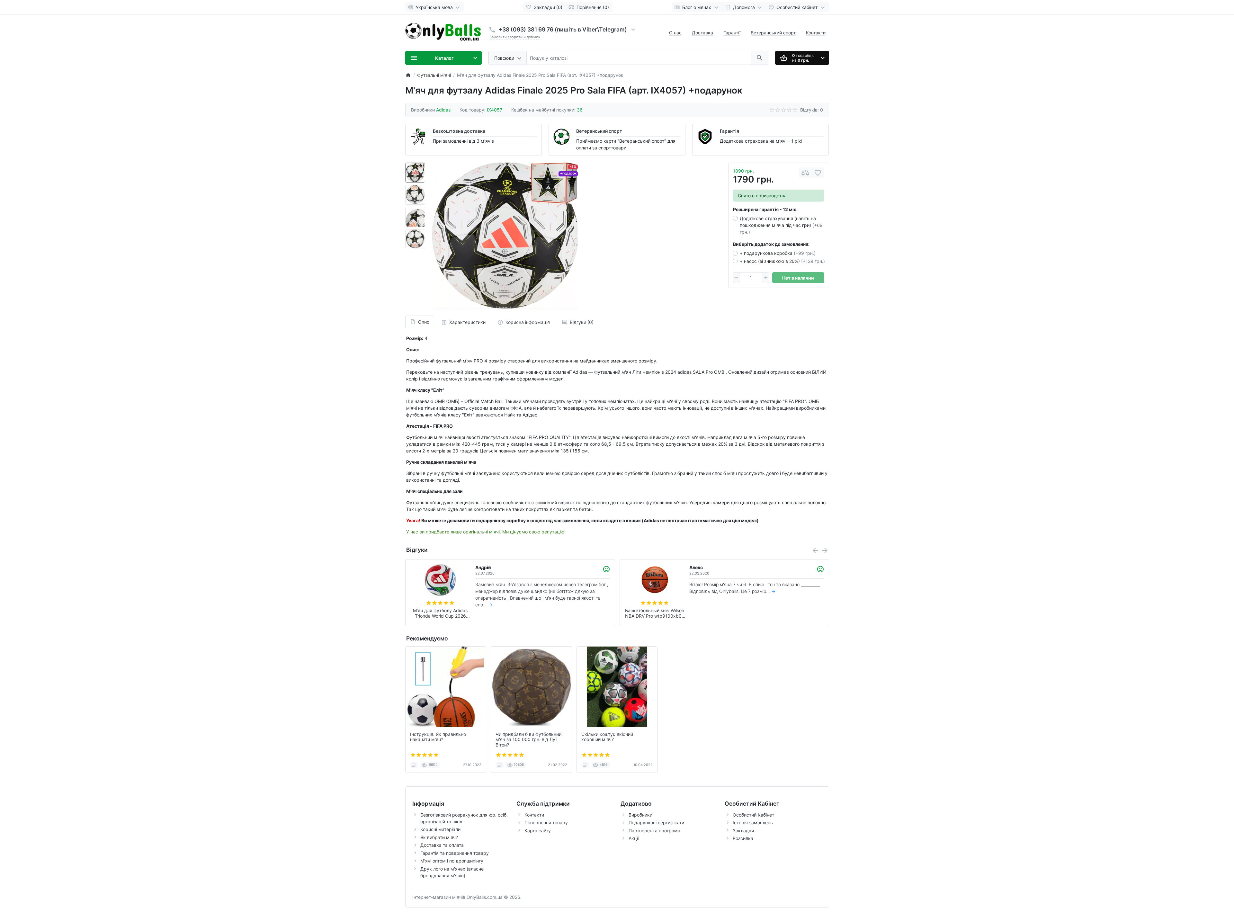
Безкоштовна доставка (459, 131)
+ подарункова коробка (778, 253)
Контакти (816, 32)
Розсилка (743, 838)
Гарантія (729, 131)
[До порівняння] (805, 172)
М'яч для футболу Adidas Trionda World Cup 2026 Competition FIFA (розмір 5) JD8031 (654, 613)
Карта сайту (537, 830)
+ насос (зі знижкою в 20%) (782, 261)
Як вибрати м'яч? (439, 837)
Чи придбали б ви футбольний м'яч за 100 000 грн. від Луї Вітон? (528, 740)
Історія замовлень (753, 822)
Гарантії (731, 32)
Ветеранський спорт (773, 32)
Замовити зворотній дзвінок (514, 37)
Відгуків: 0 (811, 109)
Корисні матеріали (440, 829)
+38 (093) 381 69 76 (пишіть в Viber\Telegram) (562, 29)
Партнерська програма (654, 830)
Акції (634, 838)
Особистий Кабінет (753, 815)
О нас (675, 32)
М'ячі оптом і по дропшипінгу (451, 860)
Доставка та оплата (442, 845)
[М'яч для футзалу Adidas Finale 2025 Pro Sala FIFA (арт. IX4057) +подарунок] (505, 235)
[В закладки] (817, 172)
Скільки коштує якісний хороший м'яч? (607, 737)
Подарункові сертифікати (656, 822)
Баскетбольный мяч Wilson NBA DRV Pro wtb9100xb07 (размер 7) (440, 613)
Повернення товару (546, 822)
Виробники (640, 815)
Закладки (743, 830)
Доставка (702, 32)
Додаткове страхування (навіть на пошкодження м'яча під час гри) (781, 225)
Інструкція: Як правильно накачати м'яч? (438, 737)
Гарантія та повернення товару (454, 853)
